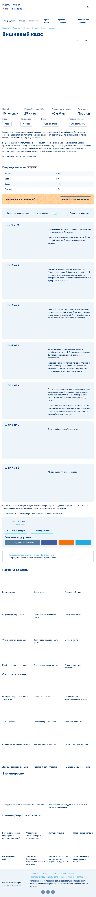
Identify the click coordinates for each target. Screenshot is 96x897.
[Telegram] (53, 892)
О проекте (34, 873)
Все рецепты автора (18, 524)
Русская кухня (50, 124)
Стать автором (67, 873)
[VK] (48, 892)
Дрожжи (52, 28)
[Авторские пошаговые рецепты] (10, 876)
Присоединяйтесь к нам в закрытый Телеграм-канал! (32, 555)
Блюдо (22, 21)
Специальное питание (83, 21)
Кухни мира (46, 21)
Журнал (16, 5)
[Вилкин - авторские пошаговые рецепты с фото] (48, 6)
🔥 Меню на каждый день (14, 9)
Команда (44, 873)
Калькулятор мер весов (18, 213)
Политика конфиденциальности (44, 877)
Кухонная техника (62, 21)
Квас (7, 124)
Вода (43, 28)
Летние (26, 124)
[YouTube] (43, 892)
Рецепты (6, 5)
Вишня (35, 28)
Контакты (55, 873)
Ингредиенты (10, 21)
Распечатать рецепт (79, 213)
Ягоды (26, 28)
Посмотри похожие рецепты (75, 199)
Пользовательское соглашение (74, 877)
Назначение (33, 21)
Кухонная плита (77, 124)
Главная (5, 28)
